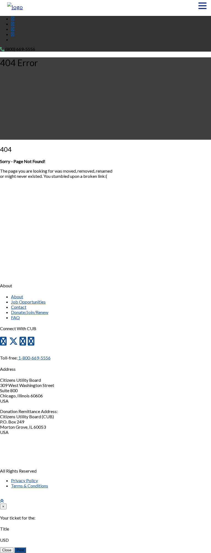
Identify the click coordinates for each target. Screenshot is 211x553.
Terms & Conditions (29, 485)
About (17, 296)
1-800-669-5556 (34, 357)
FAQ (15, 317)
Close (6, 550)
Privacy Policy (24, 480)
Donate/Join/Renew (29, 312)
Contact (18, 307)
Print (20, 550)
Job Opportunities (28, 301)
